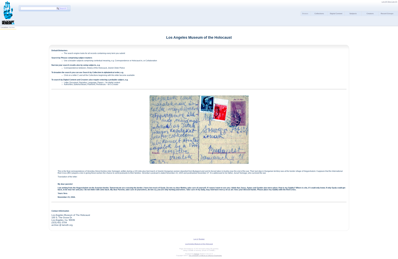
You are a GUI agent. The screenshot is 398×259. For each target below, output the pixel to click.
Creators (370, 13)
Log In (384, 2)
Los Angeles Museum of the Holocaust (199, 244)
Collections (319, 13)
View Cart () (392, 2)
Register (202, 239)
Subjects (353, 13)
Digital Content (336, 13)
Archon (196, 254)
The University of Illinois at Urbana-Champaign (205, 255)
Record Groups (387, 13)
